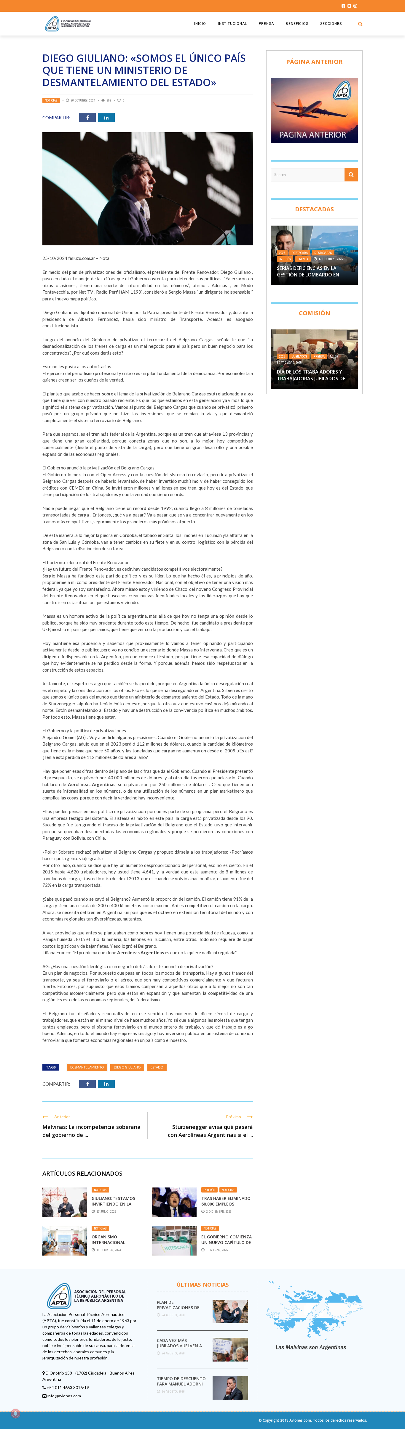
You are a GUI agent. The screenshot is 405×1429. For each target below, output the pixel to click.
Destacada (300, 253)
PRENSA (266, 24)
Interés (209, 1190)
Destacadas (323, 253)
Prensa (302, 259)
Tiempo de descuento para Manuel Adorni (181, 1381)
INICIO (200, 24)
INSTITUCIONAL (232, 24)
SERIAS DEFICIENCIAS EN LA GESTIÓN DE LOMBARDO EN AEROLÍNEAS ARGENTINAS (308, 275)
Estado (157, 1067)
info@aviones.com (64, 1395)
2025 (282, 253)
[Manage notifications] (15, 1413)
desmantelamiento (87, 1067)
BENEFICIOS (297, 24)
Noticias (51, 100)
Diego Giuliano (127, 1067)
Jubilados (299, 356)
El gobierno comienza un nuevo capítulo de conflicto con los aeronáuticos (226, 1245)
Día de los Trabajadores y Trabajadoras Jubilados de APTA (311, 378)
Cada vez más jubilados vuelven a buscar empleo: (179, 1346)
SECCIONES (331, 24)
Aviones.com (300, 1420)
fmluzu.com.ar (81, 258)
